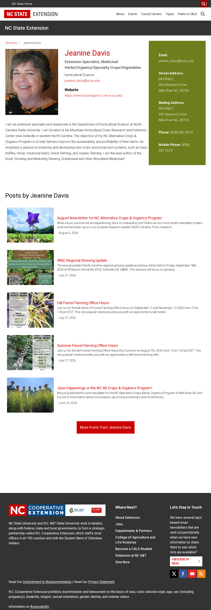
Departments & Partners (133, 531)
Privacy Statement (101, 582)
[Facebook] (183, 574)
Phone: (164, 132)
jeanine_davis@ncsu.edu (82, 81)
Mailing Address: (172, 103)
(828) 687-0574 (181, 132)
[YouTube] (192, 574)
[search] (204, 3)
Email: (163, 55)
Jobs (119, 524)
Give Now (122, 562)
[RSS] (201, 574)
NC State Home (22, 3)
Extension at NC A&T (131, 555)
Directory (11, 43)
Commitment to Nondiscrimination (47, 582)
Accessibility (39, 607)
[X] (174, 574)
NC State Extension (26, 28)
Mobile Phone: (170, 145)
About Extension (127, 518)
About (120, 14)
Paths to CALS (187, 14)
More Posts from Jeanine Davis (105, 427)
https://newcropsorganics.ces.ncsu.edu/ (94, 95)
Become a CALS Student (133, 549)
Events (132, 14)
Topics (170, 14)
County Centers (151, 14)
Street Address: (171, 73)
